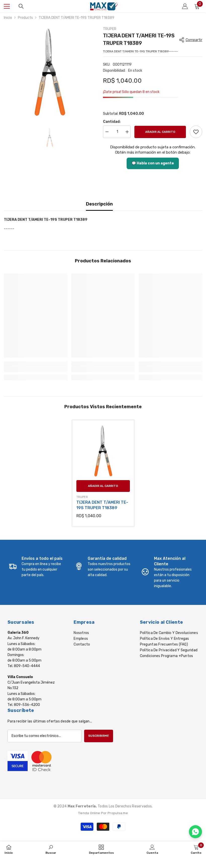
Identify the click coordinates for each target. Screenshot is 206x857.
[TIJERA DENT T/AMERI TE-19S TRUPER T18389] (103, 451)
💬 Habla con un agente (153, 163)
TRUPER (109, 29)
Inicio (8, 18)
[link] (196, 132)
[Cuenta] (185, 6)
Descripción (99, 204)
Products (25, 18)
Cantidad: (112, 122)
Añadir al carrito (160, 132)
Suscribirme (98, 735)
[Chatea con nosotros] (195, 831)
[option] (49, 72)
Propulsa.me (118, 813)
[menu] (7, 6)
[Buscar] (21, 6)
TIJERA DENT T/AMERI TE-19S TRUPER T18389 (102, 505)
